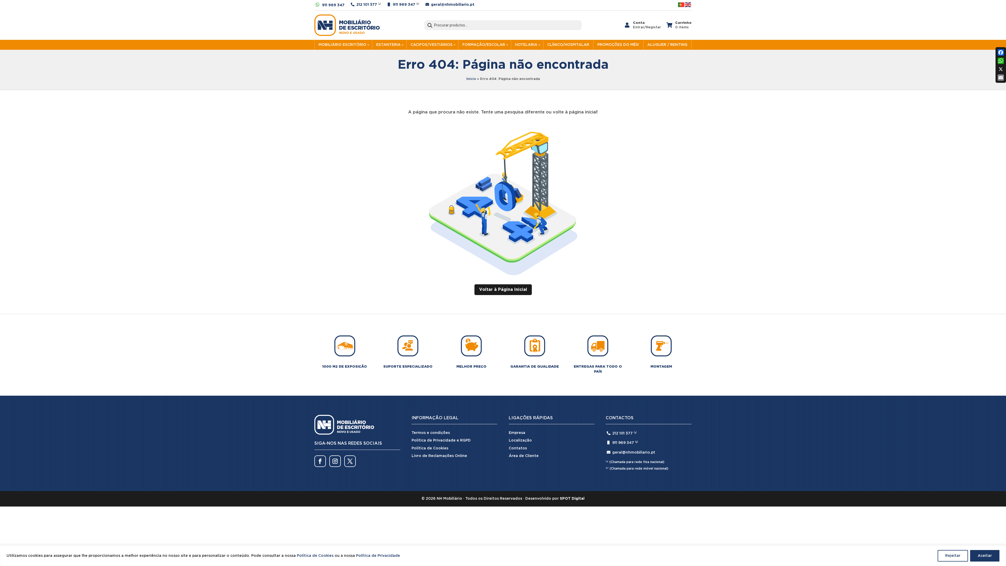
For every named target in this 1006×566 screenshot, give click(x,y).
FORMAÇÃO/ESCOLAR (483, 44)
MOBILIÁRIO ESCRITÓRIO (342, 44)
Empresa (517, 432)
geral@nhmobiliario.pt (452, 4)
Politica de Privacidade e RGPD (441, 440)
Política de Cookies (315, 555)
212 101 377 (366, 4)
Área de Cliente (524, 456)
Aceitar (985, 555)
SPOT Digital (572, 498)
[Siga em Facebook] (320, 461)
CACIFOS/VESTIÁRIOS (431, 44)
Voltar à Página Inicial (503, 290)
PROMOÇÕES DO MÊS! (618, 44)
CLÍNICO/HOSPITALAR (568, 44)
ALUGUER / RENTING (667, 44)
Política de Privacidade (378, 555)
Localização (520, 440)
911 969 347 (333, 5)
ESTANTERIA (388, 44)
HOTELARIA (526, 44)
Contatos (518, 448)
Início (471, 79)
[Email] (1001, 77)
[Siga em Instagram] (335, 461)
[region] (503, 555)
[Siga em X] (350, 461)
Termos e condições (431, 432)
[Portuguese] (681, 5)
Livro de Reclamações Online (439, 456)
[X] (1001, 69)
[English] (688, 5)
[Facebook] (1001, 52)
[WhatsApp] (1001, 61)
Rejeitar (952, 555)
